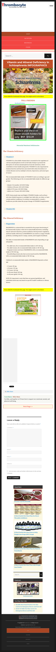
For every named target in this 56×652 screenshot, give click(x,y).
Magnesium (10, 224)
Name (9, 449)
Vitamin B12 (10, 209)
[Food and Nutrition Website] (14, 5)
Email (9, 456)
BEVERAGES (28, 43)
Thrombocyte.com (27, 622)
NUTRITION (28, 38)
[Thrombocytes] (28, 617)
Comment (10, 427)
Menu (51, 6)
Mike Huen (10, 391)
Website (9, 463)
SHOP (28, 34)
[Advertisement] (28, 21)
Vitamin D (10, 157)
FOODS (28, 47)
